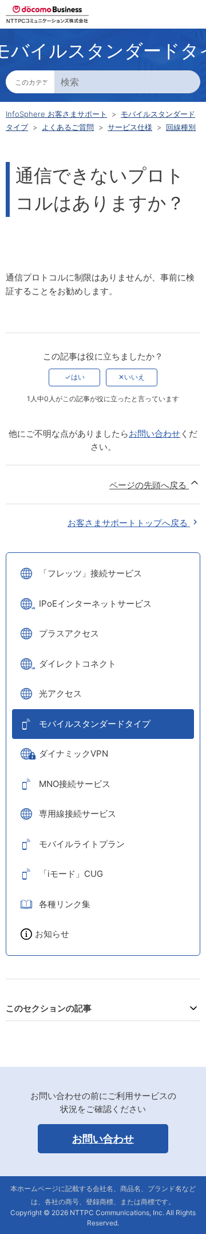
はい (78, 377)
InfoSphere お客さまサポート (56, 113)
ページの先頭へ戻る (149, 485)
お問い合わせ (154, 433)
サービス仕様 (130, 127)
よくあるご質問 (68, 127)
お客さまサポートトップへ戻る (129, 522)
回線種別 (181, 127)
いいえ (134, 377)
